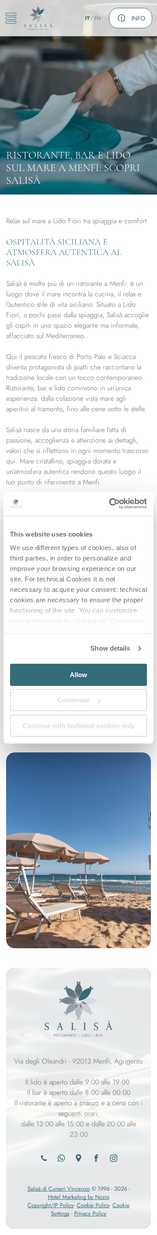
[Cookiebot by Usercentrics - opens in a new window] (111, 503)
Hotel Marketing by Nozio (78, 1197)
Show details (110, 648)
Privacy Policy (90, 1213)
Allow (78, 674)
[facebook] (96, 1159)
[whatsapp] (61, 1159)
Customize (73, 700)
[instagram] (113, 1159)
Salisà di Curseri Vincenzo (58, 1189)
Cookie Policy (93, 1205)
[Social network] (78, 1159)
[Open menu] (11, 18)
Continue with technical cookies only (79, 725)
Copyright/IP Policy (50, 1205)
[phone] (43, 1159)
